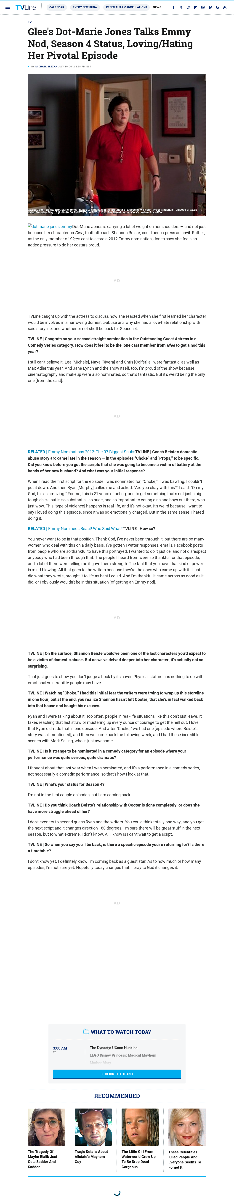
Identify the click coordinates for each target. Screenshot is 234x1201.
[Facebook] (174, 7)
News (157, 7)
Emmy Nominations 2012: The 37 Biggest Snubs (81, 452)
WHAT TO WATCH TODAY (121, 1032)
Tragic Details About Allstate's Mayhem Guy (91, 1157)
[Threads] (188, 7)
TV (30, 22)
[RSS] (225, 7)
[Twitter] (181, 7)
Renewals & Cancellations (126, 7)
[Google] (217, 7)
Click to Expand (119, 1074)
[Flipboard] (196, 7)
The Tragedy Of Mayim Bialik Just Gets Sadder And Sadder (42, 1159)
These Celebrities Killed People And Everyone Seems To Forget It (184, 1160)
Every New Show (85, 7)
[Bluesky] (210, 7)
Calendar (56, 7)
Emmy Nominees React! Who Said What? (75, 528)
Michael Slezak (46, 66)
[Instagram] (203, 7)
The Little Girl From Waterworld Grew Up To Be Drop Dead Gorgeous (139, 1159)
